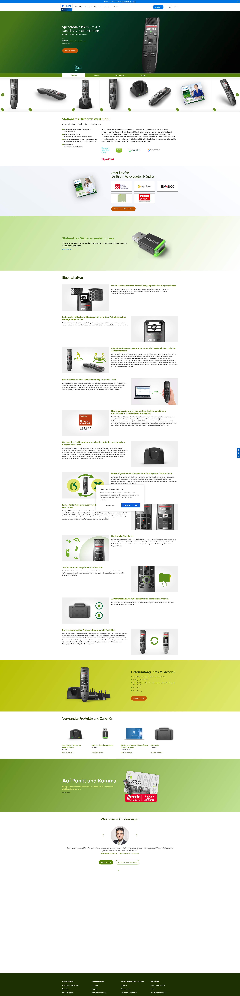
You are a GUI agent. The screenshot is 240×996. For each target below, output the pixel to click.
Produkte (78, 6)
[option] (14, 94)
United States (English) (129, 1)
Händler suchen (70, 50)
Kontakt (158, 7)
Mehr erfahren (66, 249)
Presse (153, 989)
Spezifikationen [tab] (120, 75)
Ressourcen (107, 6)
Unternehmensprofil (158, 985)
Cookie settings (109, 505)
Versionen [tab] (97, 75)
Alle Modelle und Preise (77, 41)
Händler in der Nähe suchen (123, 208)
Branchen (88, 6)
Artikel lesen (106, 862)
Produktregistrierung (99, 992)
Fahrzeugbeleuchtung (129, 992)
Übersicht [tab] (74, 75)
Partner (116, 6)
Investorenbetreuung (158, 992)
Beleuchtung (125, 989)
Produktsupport (67, 992)
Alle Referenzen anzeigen (127, 862)
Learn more (103, 500)
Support (97, 6)
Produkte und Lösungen (70, 985)
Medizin (124, 985)
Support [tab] (143, 75)
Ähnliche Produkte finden (78, 34)
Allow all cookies (131, 505)
